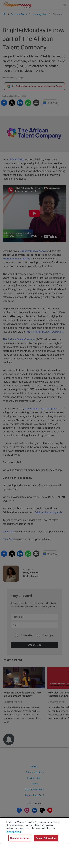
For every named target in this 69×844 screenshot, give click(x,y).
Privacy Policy (14, 831)
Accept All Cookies (46, 838)
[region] (34, 830)
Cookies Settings (19, 838)
